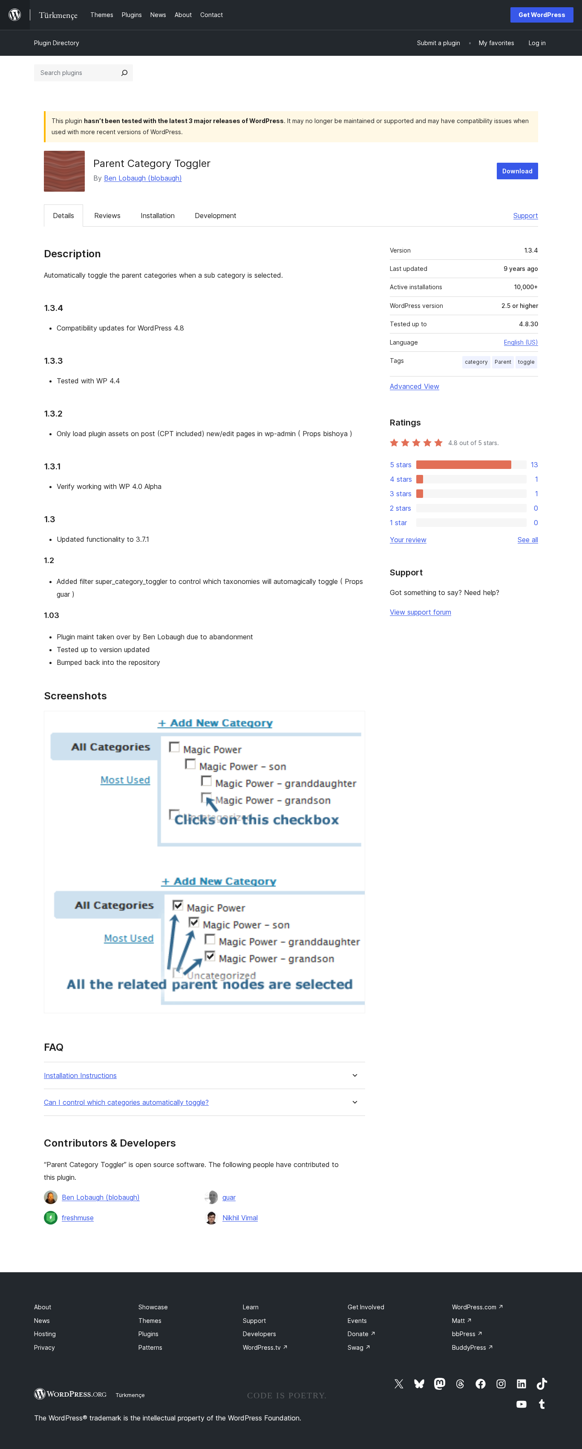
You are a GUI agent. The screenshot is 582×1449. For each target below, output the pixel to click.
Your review (408, 539)
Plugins (148, 1333)
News (42, 1320)
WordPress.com (478, 1307)
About (42, 1307)
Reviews (107, 215)
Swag (359, 1347)
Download (517, 171)
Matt (462, 1320)
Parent (503, 362)
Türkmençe (130, 1395)
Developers (259, 1333)
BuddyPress (472, 1347)
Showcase (153, 1307)
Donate (362, 1333)
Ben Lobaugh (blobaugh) (143, 178)
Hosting (45, 1333)
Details (63, 215)
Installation (158, 215)
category (476, 362)
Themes (149, 1320)
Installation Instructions (80, 1076)
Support (525, 215)
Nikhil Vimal (240, 1217)
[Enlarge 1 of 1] (353, 722)
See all (528, 539)
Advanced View (414, 386)
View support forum (420, 612)
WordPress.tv (265, 1347)
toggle (526, 362)
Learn (251, 1307)
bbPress (467, 1333)
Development (215, 215)
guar (229, 1197)
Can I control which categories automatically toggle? (126, 1102)
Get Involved (366, 1307)
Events (357, 1320)
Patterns (150, 1347)
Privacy (44, 1347)
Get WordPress (542, 14)
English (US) (521, 342)
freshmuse (78, 1217)
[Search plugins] (124, 72)
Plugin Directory (56, 42)
